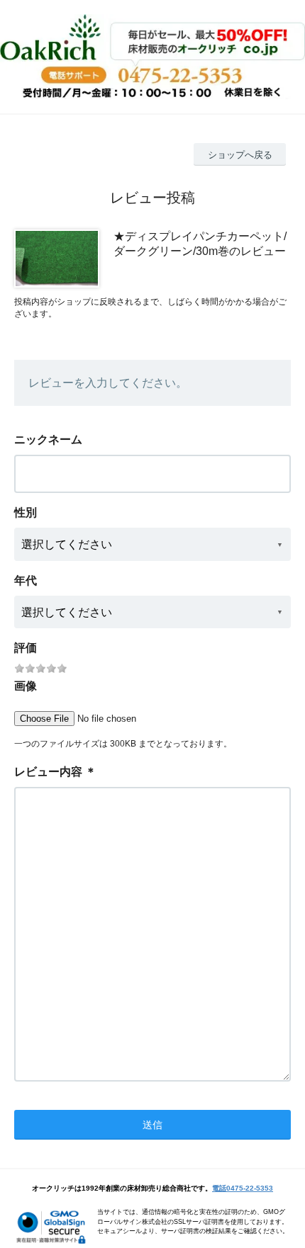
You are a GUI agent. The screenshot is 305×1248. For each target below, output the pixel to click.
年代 (25, 580)
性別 (25, 512)
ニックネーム (48, 439)
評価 (25, 648)
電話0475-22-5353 (242, 1188)
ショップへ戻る (240, 154)
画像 (25, 686)
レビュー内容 (48, 772)
